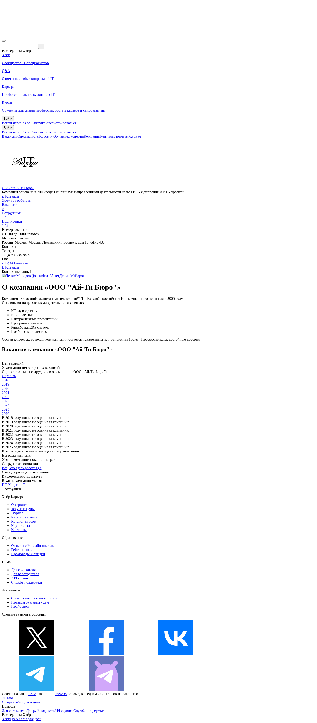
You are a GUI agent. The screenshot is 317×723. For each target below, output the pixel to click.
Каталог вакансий (25, 517)
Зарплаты (121, 136)
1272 (32, 694)
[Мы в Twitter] (36, 654)
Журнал (135, 136)
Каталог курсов (23, 521)
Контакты (19, 530)
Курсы (36, 719)
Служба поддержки (26, 582)
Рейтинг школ (22, 550)
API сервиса (20, 578)
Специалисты (28, 136)
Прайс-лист (20, 606)
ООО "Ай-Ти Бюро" (18, 188)
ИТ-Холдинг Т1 (14, 485)
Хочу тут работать (16, 200)
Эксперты (76, 136)
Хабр (6, 719)
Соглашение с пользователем (34, 598)
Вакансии (9, 136)
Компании (92, 136)
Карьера (24, 719)
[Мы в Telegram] (36, 690)
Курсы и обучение (53, 136)
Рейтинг (106, 136)
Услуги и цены (23, 509)
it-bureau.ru (10, 196)
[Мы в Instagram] (245, 654)
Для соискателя (23, 570)
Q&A (14, 719)
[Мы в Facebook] (106, 654)
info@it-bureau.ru (15, 263)
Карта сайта (20, 526)
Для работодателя (25, 574)
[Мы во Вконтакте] (176, 654)
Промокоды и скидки (28, 554)
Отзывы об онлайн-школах (32, 546)
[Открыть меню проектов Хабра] (4, 41)
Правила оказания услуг (30, 602)
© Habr (7, 698)
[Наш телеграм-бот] (106, 690)
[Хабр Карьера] (20, 46)
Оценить (9, 376)
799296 (61, 694)
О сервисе (19, 505)
